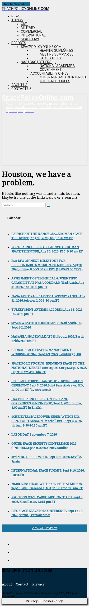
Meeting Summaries (57, 54)
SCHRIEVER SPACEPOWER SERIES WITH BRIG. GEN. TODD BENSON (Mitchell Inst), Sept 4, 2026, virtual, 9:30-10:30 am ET (46, 421)
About (7, 584)
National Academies (57, 66)
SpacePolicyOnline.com (41, 47)
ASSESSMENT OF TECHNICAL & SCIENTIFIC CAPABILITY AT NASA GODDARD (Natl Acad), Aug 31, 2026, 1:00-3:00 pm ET (47, 283)
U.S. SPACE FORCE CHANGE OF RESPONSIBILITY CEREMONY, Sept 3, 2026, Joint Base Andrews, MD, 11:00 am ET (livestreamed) (47, 385)
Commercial (31, 31)
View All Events (44, 528)
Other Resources (55, 81)
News (15, 16)
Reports (18, 43)
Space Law (30, 39)
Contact (22, 584)
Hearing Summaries (56, 50)
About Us (19, 85)
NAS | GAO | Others (36, 62)
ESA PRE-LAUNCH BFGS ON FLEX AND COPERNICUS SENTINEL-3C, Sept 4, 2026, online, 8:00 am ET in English (46, 403)
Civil (24, 24)
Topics (17, 20)
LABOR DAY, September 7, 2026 (34, 434)
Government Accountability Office (49, 71)
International (33, 35)
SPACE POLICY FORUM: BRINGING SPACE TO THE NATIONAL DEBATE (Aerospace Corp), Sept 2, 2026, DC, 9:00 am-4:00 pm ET (49, 368)
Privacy (38, 584)
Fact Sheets (50, 58)
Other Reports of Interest (63, 77)
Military (28, 28)
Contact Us (21, 89)
